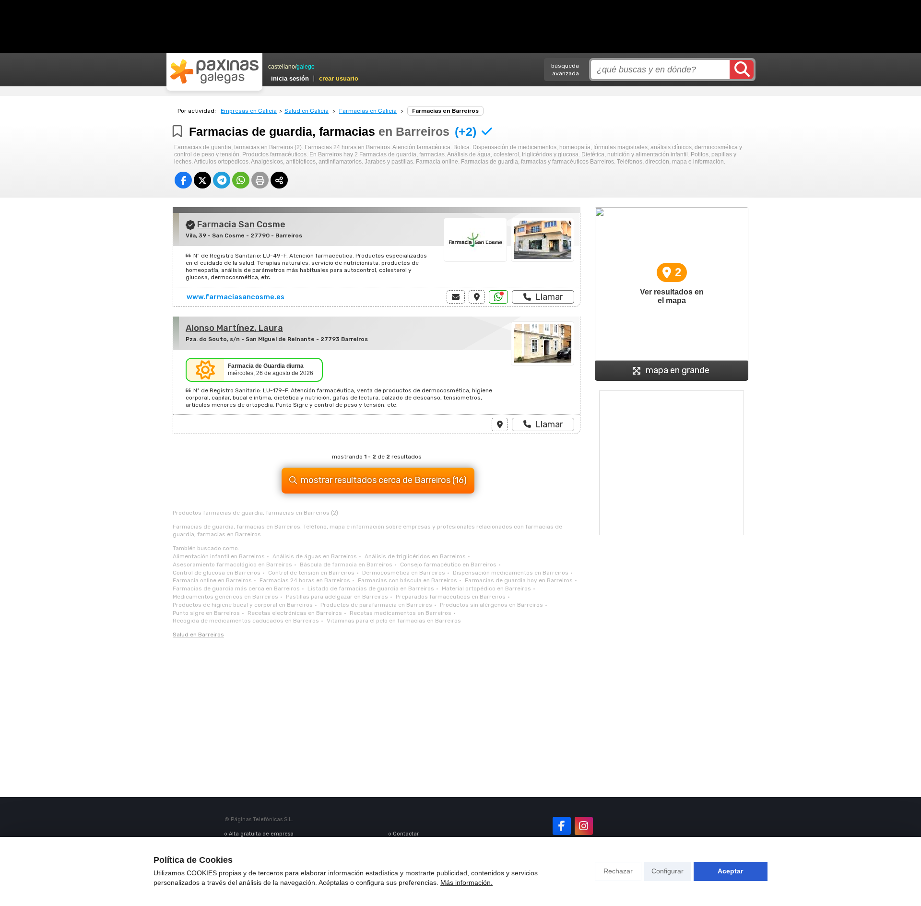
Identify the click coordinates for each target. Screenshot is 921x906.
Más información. (466, 882)
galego (305, 66)
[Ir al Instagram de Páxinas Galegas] (584, 826)
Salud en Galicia (306, 110)
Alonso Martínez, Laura (234, 328)
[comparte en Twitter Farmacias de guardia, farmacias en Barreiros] (202, 180)
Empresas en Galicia (249, 110)
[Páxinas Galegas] (214, 71)
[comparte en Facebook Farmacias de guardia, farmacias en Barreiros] (183, 180)
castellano (281, 66)
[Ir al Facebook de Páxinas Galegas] (562, 826)
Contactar (406, 834)
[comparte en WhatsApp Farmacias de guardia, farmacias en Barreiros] (240, 180)
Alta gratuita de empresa (261, 834)
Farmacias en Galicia (368, 110)
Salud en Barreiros (198, 634)
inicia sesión (290, 78)
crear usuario (338, 78)
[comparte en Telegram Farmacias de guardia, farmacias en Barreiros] (221, 180)
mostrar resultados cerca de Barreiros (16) (384, 480)
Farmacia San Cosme (241, 224)
